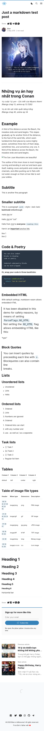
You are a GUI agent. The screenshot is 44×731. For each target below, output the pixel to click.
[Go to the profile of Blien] (4, 29)
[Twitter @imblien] (15, 715)
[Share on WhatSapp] (18, 23)
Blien (9, 29)
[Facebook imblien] (11, 715)
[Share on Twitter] (8, 23)
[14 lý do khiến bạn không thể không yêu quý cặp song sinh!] (8, 651)
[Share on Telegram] (13, 23)
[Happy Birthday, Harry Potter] (8, 668)
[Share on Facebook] (11, 23)
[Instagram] (25, 715)
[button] (32, 3)
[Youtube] (20, 715)
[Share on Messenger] (16, 23)
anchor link (19, 229)
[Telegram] (33, 715)
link (8, 215)
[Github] (29, 715)
